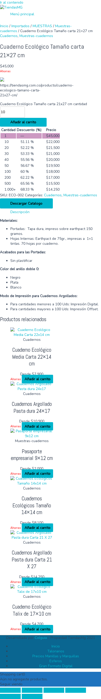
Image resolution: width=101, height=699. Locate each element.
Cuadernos (9, 35)
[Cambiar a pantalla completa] (32, 690)
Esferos (55, 661)
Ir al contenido (11, 2)
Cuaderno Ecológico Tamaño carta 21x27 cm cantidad (43, 104)
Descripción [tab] (20, 212)
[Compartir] (54, 690)
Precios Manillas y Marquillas (55, 656)
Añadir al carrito (23, 122)
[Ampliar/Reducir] (10, 690)
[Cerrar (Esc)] (75, 690)
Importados (20, 26)
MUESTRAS (42, 26)
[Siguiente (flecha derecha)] (32, 696)
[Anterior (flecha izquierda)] (10, 696)
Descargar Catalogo (26, 203)
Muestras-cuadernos (36, 35)
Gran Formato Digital (56, 666)
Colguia (41, 637)
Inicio (4, 26)
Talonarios (55, 651)
